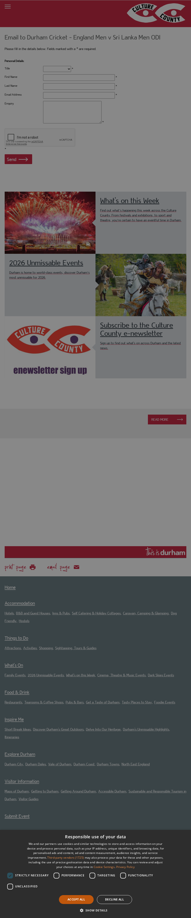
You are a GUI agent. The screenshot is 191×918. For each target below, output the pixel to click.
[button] (95, 909)
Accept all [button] (76, 899)
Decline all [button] (114, 899)
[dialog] (95, 874)
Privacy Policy (125, 867)
